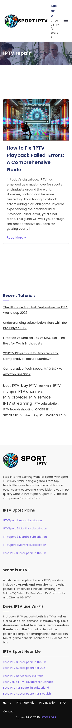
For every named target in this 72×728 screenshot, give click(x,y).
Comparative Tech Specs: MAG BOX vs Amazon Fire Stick (32, 371)
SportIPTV (55, 10)
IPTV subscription (46, 404)
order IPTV (44, 409)
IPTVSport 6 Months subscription (25, 528)
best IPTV (11, 385)
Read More (15, 237)
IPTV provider (15, 397)
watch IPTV (56, 415)
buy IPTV (29, 385)
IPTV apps (9, 392)
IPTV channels (30, 391)
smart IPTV (13, 415)
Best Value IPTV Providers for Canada (28, 682)
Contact (9, 711)
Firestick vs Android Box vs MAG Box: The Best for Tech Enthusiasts (34, 341)
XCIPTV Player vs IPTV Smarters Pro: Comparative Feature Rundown (31, 356)
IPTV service (40, 397)
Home (7, 703)
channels (44, 386)
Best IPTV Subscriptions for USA (24, 668)
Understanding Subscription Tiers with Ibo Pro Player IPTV (35, 325)
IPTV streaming (17, 403)
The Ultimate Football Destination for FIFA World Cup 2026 (35, 310)
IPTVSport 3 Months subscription (25, 537)
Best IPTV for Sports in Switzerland (26, 688)
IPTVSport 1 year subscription (22, 520)
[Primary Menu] (66, 21)
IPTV (57, 385)
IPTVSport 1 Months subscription (24, 545)
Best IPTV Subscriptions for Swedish (27, 694)
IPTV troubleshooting (18, 409)
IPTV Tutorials (25, 703)
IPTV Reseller (47, 703)
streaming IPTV (34, 415)
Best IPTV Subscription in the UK (24, 553)
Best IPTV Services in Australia (23, 676)
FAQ (63, 703)
